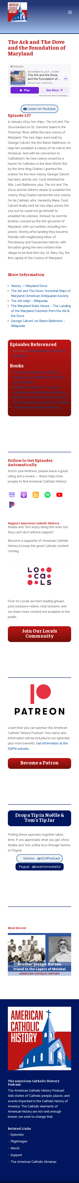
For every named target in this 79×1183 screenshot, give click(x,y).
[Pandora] (14, 505)
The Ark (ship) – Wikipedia (29, 301)
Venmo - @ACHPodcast (41, 858)
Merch (15, 1148)
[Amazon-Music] (14, 495)
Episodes (17, 1134)
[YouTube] (61, 495)
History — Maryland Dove (29, 286)
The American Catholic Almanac (36, 407)
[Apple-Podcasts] (26, 495)
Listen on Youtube (42, 109)
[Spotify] (49, 495)
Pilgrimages (19, 1141)
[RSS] (38, 495)
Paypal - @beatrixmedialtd (39, 867)
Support (16, 1155)
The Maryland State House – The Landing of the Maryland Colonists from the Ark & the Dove (41, 311)
